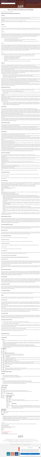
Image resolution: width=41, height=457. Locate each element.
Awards (27, 9)
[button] (39, 447)
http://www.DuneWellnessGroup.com (6, 431)
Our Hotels (13, 9)
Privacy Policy (31, 455)
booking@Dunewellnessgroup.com (6, 432)
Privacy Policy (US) (34, 440)
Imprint (34, 455)
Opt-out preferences (27, 455)
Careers (24, 9)
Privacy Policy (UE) (23, 440)
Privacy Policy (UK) (29, 440)
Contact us (33, 9)
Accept (30, 453)
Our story (17, 9)
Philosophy (21, 9)
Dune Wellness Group (9, 9)
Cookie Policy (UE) (17, 440)
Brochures (30, 9)
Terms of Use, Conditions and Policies (9, 440)
